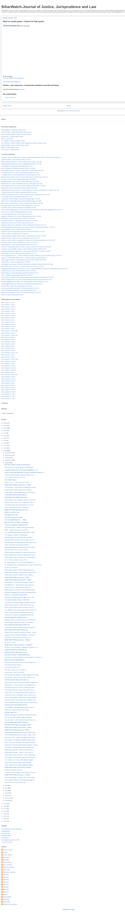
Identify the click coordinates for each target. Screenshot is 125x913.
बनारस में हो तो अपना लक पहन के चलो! (14, 517)
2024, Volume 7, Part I (8, 355)
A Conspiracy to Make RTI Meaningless (16, 535)
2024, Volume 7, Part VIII (8, 370)
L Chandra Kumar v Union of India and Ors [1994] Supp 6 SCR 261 (20, 175)
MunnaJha (6, 860)
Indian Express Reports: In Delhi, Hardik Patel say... (19, 605)
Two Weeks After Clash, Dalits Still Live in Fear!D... (19, 505)
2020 (5, 438)
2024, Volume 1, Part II (8, 305)
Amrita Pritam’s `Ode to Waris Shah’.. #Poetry (18, 490)
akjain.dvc (6, 892)
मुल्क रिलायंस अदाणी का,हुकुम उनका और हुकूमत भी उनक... (18, 725)
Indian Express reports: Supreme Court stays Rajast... (20, 557)
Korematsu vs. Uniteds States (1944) (12, 136)
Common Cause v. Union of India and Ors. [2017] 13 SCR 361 (19, 242)
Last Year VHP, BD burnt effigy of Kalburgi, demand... (20, 602)
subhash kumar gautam (10, 904)
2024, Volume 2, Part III (8, 315)
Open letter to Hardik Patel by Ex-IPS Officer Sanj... (19, 747)
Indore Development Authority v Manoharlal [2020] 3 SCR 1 (19, 290)
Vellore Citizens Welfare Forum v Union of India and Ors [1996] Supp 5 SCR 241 (24, 177)
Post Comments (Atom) (73, 111)
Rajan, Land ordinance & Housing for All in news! (19, 612)
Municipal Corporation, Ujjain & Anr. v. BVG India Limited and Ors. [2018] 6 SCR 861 (26, 251)
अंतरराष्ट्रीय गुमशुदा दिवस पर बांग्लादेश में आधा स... (16, 617)
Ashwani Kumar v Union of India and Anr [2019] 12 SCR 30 (18, 271)
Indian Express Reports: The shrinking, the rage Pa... (20, 780)
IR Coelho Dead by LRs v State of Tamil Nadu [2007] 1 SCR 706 (20, 205)
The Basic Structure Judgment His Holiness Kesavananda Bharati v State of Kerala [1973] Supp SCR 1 (31, 157)
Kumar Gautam (7, 855)
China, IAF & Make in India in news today (17, 710)
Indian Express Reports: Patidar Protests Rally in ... (19, 575)
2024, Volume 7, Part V (8, 363)
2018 (5, 443)
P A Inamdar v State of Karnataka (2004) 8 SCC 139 (16, 196)
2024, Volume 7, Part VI (8, 366)
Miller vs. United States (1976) (10, 147)
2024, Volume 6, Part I (8, 346)
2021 (5, 435)
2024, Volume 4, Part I (8, 329)
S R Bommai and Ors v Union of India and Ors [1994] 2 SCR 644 (20, 173)
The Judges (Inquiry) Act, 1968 (10, 840)
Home (69, 106)
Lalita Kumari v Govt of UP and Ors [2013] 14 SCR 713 (17, 223)
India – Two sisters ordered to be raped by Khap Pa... (20, 742)
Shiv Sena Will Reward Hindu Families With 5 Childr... (20, 532)
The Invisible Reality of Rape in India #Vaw (17, 600)
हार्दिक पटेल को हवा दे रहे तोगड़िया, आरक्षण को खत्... (17, 522)
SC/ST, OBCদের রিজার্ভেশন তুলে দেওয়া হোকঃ (15, 477)
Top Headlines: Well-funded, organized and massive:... (20, 757)
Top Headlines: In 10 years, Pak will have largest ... (19, 760)
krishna (5, 894)
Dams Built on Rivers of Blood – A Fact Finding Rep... (20, 755)
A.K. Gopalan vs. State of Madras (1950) (13, 141)
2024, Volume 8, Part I (8, 372)
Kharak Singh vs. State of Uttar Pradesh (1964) (15, 145)
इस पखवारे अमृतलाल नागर (11, 712)
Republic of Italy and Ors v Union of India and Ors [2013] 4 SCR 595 (21, 216)
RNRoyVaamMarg (8, 867)
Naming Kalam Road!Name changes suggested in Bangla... (22, 675)
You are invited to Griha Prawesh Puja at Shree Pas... (20, 720)
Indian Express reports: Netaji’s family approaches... (20, 570)
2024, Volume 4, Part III (8, 333)
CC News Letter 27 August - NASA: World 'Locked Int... (21, 772)
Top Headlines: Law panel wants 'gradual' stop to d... (20, 707)
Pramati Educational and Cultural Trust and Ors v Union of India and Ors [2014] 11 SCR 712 (28, 227)
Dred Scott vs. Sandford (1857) (10, 149)
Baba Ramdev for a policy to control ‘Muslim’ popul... (20, 590)
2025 (5, 425)
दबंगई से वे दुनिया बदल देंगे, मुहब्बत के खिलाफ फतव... (17, 630)
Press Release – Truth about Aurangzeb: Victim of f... (20, 582)
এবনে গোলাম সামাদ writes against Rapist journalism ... (19, 717)
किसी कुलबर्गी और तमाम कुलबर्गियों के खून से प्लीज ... (16, 497)
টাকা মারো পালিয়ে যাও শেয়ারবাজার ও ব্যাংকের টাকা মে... (16, 560)
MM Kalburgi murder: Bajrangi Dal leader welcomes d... (21, 542)
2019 (5, 440)
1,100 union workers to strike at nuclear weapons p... (20, 627)
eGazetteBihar (5, 831)
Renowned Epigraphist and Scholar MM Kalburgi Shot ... (21, 592)
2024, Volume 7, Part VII (8, 368)
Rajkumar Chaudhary (9, 872)
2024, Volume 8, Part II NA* (9, 374)
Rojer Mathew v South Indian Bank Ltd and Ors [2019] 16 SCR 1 (20, 273)
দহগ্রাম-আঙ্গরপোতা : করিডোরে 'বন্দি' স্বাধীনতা (14, 672)
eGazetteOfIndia (6, 835)
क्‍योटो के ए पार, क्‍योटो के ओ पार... (12, 512)
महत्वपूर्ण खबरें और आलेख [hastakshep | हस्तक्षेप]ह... (18, 775)
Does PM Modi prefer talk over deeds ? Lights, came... (21, 735)
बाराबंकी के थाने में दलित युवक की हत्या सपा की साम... (17, 510)
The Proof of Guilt (6, 842)
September (8, 460)
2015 (5, 450)
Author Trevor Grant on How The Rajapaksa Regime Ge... (21, 682)
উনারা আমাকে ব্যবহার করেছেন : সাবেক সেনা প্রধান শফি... (17, 550)
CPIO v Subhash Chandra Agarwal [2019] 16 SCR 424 (16, 275)
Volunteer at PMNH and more (13, 770)
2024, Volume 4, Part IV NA (9, 335)
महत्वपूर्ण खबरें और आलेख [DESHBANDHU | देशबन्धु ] (18, 727)
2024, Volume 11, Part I (8, 394)
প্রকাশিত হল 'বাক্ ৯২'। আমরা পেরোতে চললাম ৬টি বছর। (17, 482)
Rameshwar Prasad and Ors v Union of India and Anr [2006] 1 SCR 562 (22, 203)
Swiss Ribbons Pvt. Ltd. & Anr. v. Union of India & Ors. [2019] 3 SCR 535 (22, 266)
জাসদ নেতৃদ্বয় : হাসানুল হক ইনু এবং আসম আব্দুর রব (15, 670)
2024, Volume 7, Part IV (8, 361)
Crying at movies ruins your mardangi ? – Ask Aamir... (20, 635)
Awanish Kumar (7, 850)
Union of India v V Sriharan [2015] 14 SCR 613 (14, 234)
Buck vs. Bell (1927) (7, 139)
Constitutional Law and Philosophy (11, 829)
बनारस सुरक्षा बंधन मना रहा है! (11, 515)
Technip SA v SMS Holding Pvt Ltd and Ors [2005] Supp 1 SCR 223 (20, 199)
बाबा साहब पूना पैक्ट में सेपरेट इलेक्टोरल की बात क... (16, 705)
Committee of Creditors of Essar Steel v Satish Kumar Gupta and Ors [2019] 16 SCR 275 (27, 277)
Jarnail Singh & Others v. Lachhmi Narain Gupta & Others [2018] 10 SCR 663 (23, 260)
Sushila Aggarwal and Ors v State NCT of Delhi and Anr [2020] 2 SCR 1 (22, 284)
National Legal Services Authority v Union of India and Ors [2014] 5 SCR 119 (23, 225)
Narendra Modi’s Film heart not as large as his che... (20, 540)
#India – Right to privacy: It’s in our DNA (16, 530)
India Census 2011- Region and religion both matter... (20, 737)
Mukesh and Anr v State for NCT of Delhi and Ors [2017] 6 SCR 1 (20, 238)
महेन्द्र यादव (6, 889)
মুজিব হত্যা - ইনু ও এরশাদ (10, 642)
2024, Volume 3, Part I (8, 320)
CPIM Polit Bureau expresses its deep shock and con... (21, 552)
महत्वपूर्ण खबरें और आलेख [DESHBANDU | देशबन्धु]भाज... (19, 645)
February (8, 798)
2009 (5, 816)
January (7, 800)
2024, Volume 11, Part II (8, 396)
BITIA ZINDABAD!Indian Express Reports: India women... (21, 702)
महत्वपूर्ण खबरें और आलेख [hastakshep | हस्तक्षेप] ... (17, 577)
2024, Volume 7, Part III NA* (9, 359)
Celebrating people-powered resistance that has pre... (20, 732)
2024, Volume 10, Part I (8, 387)
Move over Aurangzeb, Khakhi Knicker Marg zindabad (20, 697)
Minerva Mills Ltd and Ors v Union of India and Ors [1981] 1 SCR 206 (21, 162)
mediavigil (6, 899)
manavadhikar (7, 897)
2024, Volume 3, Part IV (8, 326)
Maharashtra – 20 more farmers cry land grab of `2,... (20, 685)
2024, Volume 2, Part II (8, 313)
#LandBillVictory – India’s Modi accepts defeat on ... (20, 585)
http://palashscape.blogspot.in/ (12, 82)
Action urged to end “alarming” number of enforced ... (20, 492)
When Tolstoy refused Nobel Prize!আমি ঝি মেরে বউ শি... (19, 607)
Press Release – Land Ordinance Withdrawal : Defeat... (21, 487)
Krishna (5, 852)
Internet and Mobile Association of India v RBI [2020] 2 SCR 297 (20, 288)
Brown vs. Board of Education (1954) (12, 295)
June (6, 788)
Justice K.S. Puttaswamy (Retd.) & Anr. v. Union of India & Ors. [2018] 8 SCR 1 (24, 258)
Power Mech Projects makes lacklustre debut (18, 762)
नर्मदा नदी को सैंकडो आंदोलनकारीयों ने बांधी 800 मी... (17, 722)
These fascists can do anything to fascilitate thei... (19, 467)
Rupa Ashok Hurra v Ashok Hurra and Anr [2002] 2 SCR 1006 (19, 188)
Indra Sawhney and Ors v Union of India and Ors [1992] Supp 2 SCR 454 (22, 170)
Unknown (6, 874)
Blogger (72, 909)
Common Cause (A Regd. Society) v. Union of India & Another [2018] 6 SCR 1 (24, 249)
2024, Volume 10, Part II (8, 390)
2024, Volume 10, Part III (8, 392)
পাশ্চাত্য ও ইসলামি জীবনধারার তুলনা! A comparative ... (17, 507)
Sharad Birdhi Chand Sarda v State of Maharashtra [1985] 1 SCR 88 (21, 164)
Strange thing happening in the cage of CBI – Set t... (20, 597)
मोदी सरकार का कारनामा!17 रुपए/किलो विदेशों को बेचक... (17, 655)
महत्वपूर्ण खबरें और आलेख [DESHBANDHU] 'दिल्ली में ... (18, 767)
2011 (5, 811)
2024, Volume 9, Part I (8, 383)
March (7, 795)
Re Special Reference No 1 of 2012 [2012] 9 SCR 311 (17, 214)
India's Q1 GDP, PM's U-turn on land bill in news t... (19, 502)
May (6, 790)
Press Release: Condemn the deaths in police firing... (20, 740)
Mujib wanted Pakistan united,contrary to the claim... (20, 547)
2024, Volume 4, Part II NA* (9, 331)
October (7, 458)
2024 (5, 428)
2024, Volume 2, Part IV (8, 318)
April (6, 793)
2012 (5, 809)
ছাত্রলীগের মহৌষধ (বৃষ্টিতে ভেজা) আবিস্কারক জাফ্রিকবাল (17, 545)
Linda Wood (5, 838)
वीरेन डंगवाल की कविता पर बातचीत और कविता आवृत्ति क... (18, 465)
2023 (5, 430)
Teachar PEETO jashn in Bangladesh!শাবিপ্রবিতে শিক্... (19, 615)
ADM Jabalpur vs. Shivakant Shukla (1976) (13, 130)
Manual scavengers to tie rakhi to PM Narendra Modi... (21, 715)
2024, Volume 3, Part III (8, 324)
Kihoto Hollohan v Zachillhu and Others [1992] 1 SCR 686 (18, 168)
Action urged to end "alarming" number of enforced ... (20, 500)
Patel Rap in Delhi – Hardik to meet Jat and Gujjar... (20, 527)
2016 (5, 448)
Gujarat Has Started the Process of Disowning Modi (20, 662)
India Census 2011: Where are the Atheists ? (17, 587)
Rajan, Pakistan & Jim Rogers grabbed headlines (19, 765)
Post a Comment (10, 97)
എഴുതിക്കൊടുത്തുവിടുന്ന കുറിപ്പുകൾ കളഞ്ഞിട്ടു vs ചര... (21, 470)
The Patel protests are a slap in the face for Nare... (19, 690)
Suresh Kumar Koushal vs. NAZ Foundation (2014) (16, 134)
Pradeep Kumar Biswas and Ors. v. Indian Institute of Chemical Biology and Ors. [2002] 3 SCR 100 (30, 190)
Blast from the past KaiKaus (13, 665)
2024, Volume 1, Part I (8, 302)
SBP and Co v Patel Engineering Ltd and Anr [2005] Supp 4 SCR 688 (21, 201)
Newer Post (7, 106)
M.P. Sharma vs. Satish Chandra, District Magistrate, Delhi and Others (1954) (24, 143)
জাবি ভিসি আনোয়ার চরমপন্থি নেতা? (12, 667)
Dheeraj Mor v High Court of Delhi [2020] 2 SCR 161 (16, 286)
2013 (5, 806)
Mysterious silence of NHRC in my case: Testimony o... (21, 620)
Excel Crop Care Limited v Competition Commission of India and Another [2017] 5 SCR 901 (28, 240)
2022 (5, 433)
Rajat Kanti (6, 870)
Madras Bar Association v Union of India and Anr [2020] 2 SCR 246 (21, 292)
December (8, 453)
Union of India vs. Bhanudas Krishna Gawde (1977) (16, 132)
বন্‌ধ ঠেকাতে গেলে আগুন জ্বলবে (11, 567)
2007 (5, 821)
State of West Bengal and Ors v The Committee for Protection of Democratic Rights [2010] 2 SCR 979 (31, 210)
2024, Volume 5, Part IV (8, 344)
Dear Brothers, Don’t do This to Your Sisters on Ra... (20, 677)
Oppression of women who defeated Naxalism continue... (22, 745)
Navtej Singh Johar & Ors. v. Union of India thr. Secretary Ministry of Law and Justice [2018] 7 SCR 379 (31, 255)
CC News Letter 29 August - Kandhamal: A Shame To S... (21, 647)
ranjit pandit (6, 902)
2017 (5, 445)
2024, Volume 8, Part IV (8, 379)
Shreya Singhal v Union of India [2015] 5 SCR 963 (15, 229)
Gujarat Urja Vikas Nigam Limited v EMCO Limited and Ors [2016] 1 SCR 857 (23, 236)
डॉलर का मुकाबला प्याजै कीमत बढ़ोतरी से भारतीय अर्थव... (17, 625)
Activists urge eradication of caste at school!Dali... (19, 622)
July (6, 785)
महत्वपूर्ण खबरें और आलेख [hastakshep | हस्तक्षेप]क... (18, 640)
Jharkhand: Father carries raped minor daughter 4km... (20, 700)
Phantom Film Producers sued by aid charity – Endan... (21, 632)
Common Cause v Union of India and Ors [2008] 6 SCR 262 (18, 207)
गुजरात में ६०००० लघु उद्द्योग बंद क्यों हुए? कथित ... (16, 595)
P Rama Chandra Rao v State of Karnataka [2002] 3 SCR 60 (18, 192)
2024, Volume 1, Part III (8, 307)
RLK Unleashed (7, 865)
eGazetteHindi (5, 833)
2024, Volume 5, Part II (8, 339)
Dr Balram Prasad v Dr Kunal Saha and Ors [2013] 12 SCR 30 (19, 220)
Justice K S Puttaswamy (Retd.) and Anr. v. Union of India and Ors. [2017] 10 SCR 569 (26, 247)
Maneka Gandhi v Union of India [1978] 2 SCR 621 (16, 159)
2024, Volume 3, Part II (8, 322)
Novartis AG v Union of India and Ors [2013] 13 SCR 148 (17, 218)
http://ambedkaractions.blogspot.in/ (13, 78)
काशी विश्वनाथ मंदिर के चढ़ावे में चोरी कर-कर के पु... (16, 652)
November (8, 455)
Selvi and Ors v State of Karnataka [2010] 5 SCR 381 (16, 212)
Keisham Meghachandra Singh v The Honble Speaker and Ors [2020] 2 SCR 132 (24, 281)
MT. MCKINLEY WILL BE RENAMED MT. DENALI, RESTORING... (23, 565)
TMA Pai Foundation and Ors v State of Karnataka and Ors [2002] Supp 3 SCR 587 (25, 194)
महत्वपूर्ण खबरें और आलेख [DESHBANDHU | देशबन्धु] (18, 580)
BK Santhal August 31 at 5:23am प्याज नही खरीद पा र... (19, 562)
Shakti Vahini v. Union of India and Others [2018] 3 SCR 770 (18, 253)
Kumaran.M (6, 857)
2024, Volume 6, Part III (8, 350)
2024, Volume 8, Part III (8, 377)
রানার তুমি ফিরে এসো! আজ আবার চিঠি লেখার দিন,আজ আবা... (18, 637)
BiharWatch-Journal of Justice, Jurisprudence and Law (48, 7)
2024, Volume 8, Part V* (8, 381)
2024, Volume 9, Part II (8, 385)
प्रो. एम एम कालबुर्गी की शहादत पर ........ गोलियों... (16, 520)
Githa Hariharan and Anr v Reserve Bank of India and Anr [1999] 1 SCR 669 (23, 186)
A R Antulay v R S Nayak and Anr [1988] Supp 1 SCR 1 (17, 166)
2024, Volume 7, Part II (8, 357)
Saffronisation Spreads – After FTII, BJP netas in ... (19, 750)
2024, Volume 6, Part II (8, 348)
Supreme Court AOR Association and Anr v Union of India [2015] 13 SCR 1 (23, 231)
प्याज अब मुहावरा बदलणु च (11, 480)
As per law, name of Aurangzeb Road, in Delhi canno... (21, 695)
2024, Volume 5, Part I (8, 337)
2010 (5, 814)
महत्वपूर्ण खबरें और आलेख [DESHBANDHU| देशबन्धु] (18, 485)
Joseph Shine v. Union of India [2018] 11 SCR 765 (15, 262)
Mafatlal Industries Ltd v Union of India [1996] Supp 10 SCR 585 (20, 181)
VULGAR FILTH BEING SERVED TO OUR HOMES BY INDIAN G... (23, 657)
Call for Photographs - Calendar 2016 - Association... (20, 777)
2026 (5, 423)
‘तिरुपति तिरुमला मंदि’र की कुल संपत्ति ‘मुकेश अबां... (16, 650)
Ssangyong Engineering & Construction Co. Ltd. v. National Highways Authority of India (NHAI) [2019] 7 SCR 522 (34, 268)
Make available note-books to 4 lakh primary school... (20, 555)
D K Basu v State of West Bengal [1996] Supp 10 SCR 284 (18, 179)
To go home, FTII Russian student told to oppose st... (20, 692)
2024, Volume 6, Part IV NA (9, 353)
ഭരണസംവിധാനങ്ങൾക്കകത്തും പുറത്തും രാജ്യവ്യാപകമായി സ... (25, 472)
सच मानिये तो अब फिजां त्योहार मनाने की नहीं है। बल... (17, 680)
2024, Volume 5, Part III (8, 342)
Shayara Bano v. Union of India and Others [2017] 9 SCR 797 (19, 244)
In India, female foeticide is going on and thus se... (19, 475)
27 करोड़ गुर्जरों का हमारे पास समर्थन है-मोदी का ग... (16, 495)
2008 (5, 818)
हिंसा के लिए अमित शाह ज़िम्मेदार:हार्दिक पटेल (15, 660)
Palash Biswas (7, 862)
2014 (5, 803)
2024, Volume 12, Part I (8, 398)
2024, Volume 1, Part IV (8, 309)
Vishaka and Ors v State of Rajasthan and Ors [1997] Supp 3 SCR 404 (21, 183)
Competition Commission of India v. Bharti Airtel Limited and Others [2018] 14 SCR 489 (27, 264)
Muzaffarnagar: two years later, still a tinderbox (18, 537)
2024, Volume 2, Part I (8, 311)
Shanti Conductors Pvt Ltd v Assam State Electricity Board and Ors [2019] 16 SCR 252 (26, 279)
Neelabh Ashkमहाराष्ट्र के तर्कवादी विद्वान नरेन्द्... (16, 525)
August (7, 463)
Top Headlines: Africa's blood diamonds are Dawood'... (21, 610)
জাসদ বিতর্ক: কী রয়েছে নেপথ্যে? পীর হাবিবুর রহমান (15, 782)
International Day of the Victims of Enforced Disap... (20, 687)
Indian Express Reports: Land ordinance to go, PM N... (20, 572)
